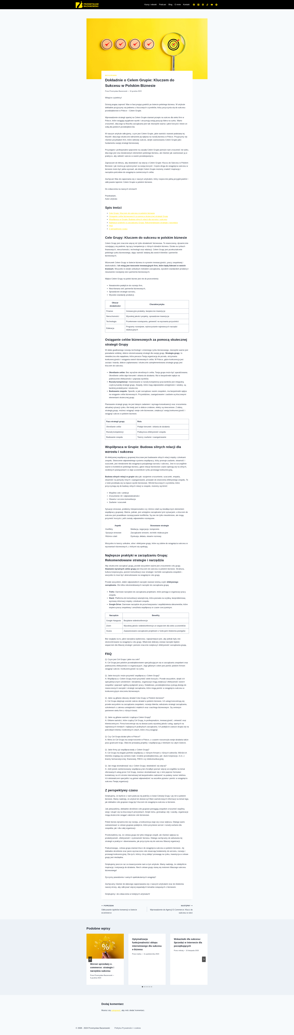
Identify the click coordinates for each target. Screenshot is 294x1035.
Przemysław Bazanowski (118, 91)
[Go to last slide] (90, 959)
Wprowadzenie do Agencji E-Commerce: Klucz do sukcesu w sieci (171, 909)
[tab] (142, 986)
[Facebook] (194, 5)
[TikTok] (207, 5)
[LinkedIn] (203, 5)
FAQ (111, 226)
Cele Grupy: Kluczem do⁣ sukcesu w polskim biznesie (132, 213)
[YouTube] (212, 5)
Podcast (162, 4)
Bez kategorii (111, 75)
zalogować (115, 1010)
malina (139, 954)
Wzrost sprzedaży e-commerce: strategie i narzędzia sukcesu (102, 967)
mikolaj (181, 950)
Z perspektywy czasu (118, 229)
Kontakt (186, 4)
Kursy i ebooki (150, 4)
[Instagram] (198, 5)
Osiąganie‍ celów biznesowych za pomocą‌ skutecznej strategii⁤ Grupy (138, 216)
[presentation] (105, 946)
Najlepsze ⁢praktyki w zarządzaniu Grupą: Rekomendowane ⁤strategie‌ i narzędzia (143, 223)
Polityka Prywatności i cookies (127, 1028)
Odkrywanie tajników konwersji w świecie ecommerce (119, 909)
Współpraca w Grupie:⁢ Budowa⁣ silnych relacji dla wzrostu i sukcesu (138, 219)
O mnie (178, 4)
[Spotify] (216, 5)
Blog (170, 4)
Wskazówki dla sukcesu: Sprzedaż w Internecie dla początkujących (188, 942)
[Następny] (204, 959)
